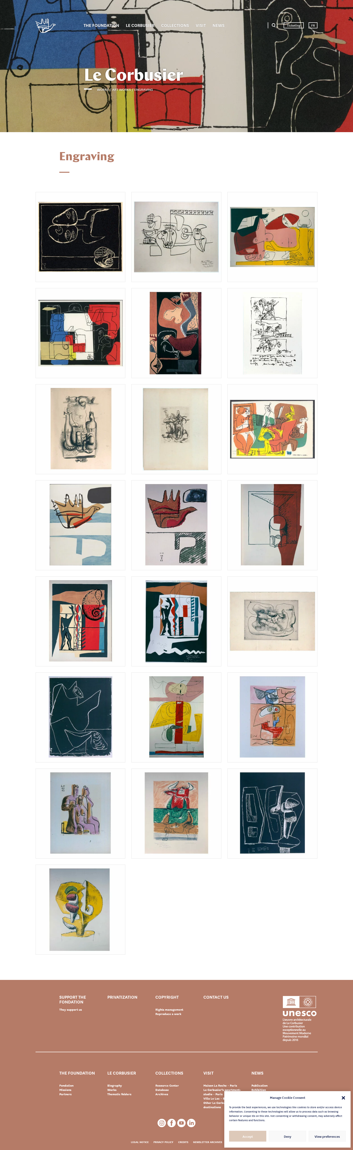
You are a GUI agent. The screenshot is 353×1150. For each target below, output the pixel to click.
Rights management (169, 1009)
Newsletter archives (207, 1142)
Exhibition (258, 1090)
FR (313, 25)
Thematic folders (119, 1094)
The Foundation (101, 25)
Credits (183, 1142)
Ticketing (293, 25)
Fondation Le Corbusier (46, 26)
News (219, 25)
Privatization (122, 997)
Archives (161, 1094)
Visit (201, 25)
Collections (175, 25)
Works (111, 1090)
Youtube (181, 1123)
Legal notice (140, 1142)
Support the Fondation (72, 999)
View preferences (327, 1136)
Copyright (167, 997)
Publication (259, 1085)
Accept (248, 1136)
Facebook (171, 1123)
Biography (114, 1085)
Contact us (216, 997)
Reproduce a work (168, 1014)
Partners (65, 1094)
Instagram (162, 1123)
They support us (70, 1009)
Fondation (66, 1085)
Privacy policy (163, 1142)
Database (162, 1090)
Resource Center (167, 1085)
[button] (343, 1097)
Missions (65, 1090)
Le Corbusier (140, 25)
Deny (287, 1136)
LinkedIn (191, 1123)
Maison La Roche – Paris (220, 1085)
